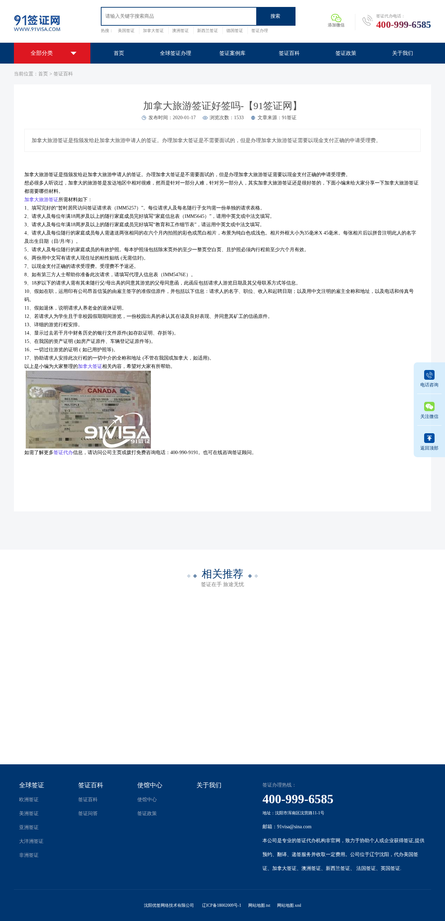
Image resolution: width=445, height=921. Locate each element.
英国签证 (390, 868)
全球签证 (31, 785)
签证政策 (147, 813)
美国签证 (126, 30)
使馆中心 (149, 785)
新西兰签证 (207, 30)
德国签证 (234, 30)
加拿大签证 (153, 30)
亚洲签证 (29, 827)
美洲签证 (29, 813)
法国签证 (366, 868)
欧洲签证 (29, 799)
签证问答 (88, 813)
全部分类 (42, 53)
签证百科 (63, 73)
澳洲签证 (180, 30)
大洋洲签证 (31, 841)
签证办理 (259, 30)
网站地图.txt (259, 905)
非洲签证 (29, 855)
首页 (43, 73)
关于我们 (208, 785)
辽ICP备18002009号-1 (221, 905)
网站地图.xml (289, 905)
